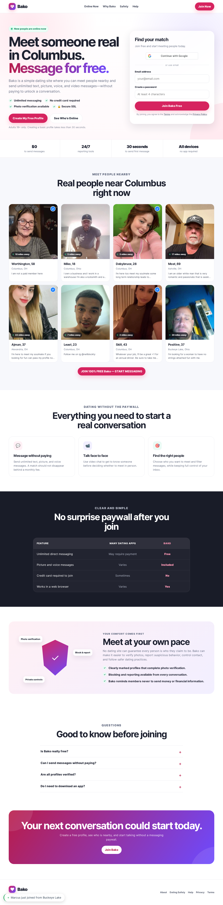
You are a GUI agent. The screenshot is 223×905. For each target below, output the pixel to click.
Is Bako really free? (54, 751)
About (163, 892)
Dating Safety (177, 892)
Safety (124, 6)
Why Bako (109, 6)
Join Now (204, 6)
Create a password (145, 87)
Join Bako (111, 849)
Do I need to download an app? (63, 786)
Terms (167, 114)
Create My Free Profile (28, 118)
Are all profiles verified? (58, 774)
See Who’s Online (66, 118)
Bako (22, 6)
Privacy (200, 892)
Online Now (91, 6)
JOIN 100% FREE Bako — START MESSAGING (111, 371)
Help (136, 6)
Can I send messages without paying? (68, 763)
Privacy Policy (200, 114)
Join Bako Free (172, 106)
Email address (143, 71)
